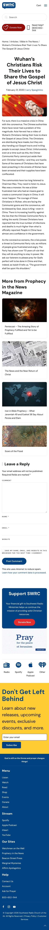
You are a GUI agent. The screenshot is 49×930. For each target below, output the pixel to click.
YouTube (6, 835)
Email (5, 528)
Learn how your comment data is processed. (24, 572)
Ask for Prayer (9, 891)
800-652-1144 (9, 897)
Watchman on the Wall (13, 848)
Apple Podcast (9, 825)
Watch (5, 782)
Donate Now (24, 622)
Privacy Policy (30, 916)
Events (5, 797)
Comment (6, 480)
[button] (45, 5)
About (5, 807)
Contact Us (7, 881)
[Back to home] (9, 5)
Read (4, 787)
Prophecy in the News (13, 853)
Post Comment (14, 561)
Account (6, 886)
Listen (5, 777)
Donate (5, 802)
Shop (4, 792)
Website (6, 539)
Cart (38, 5)
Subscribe (11, 745)
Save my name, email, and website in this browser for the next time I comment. (24, 552)
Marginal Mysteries (11, 863)
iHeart (5, 830)
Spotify (5, 820)
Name (5, 517)
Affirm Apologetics (11, 868)
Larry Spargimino (34, 90)
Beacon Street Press (12, 858)
